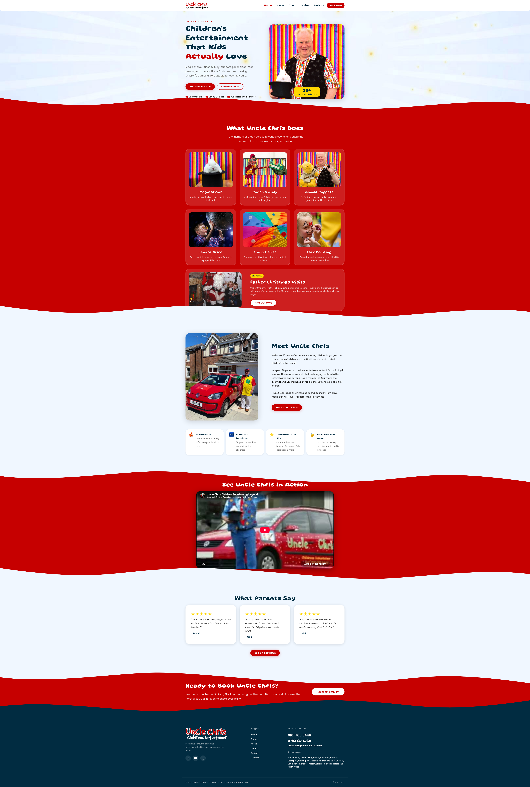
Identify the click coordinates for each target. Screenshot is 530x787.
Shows (280, 5)
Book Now (335, 5)
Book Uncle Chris (200, 86)
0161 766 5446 (299, 735)
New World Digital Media (240, 782)
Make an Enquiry (328, 691)
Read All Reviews (265, 653)
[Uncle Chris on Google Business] (203, 758)
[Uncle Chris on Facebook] (188, 758)
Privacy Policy (338, 782)
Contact (255, 757)
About (292, 5)
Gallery (305, 5)
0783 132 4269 (299, 741)
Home (268, 5)
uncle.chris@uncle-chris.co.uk (305, 745)
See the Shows (230, 86)
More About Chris (287, 407)
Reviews (319, 5)
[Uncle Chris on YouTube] (195, 758)
